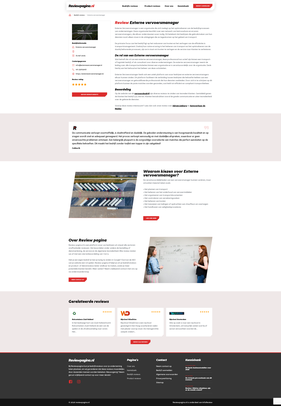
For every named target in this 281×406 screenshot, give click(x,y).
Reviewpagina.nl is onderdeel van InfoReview (192, 402)
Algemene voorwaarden (167, 374)
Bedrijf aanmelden (203, 6)
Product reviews (134, 378)
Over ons (131, 366)
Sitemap (160, 382)
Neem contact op (164, 366)
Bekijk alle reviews (140, 342)
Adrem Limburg (180, 105)
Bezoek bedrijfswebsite (89, 94)
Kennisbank (132, 370)
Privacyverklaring (164, 378)
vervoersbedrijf (142, 93)
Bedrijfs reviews (79, 15)
